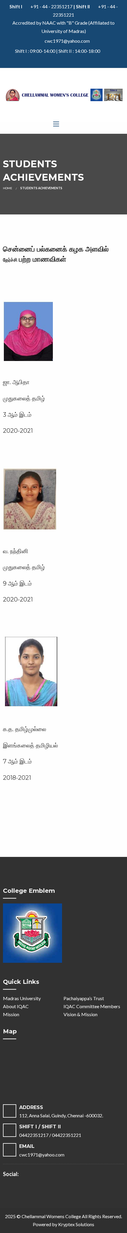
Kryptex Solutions (76, 1224)
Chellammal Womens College (51, 1216)
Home (7, 188)
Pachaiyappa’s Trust (84, 998)
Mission (11, 1014)
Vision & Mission (80, 1014)
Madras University (22, 998)
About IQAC (16, 1006)
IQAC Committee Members (92, 1006)
